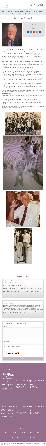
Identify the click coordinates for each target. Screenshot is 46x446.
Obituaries (9, 434)
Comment (5, 326)
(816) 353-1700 (20, 387)
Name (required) (6, 341)
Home (6, 432)
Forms (23, 432)
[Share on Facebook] (28, 32)
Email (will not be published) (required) (11, 346)
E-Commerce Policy (31, 437)
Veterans (11, 437)
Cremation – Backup (20, 434)
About (31, 432)
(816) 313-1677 (40, 4)
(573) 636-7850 (34, 387)
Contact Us (19, 437)
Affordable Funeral (34, 434)
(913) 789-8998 (5, 417)
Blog (38, 432)
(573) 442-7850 (40, 5)
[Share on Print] (37, 32)
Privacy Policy (3, 444)
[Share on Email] (34, 32)
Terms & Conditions (35, 443)
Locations (15, 432)
